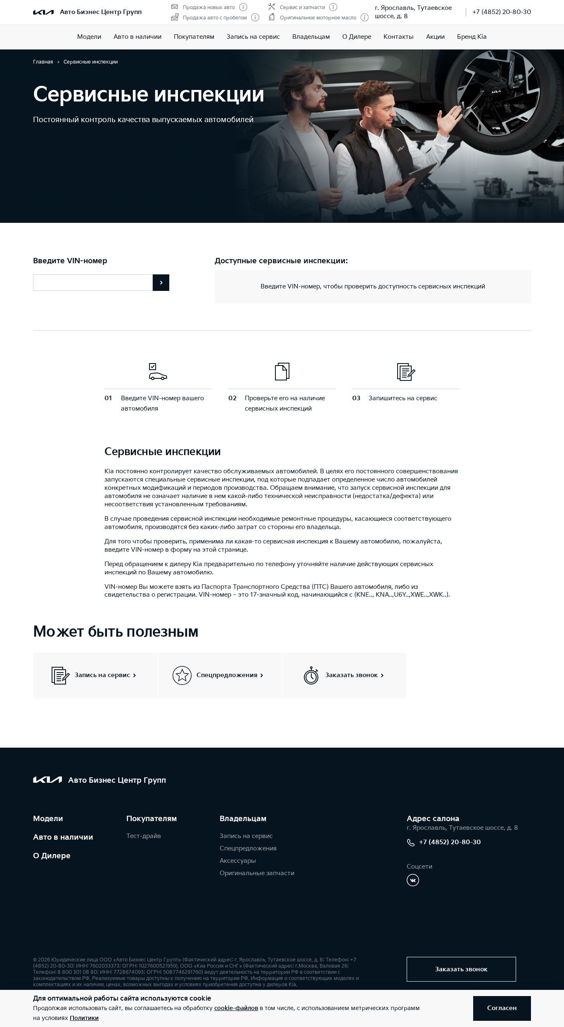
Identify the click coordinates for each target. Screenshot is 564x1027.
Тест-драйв (143, 836)
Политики (84, 1018)
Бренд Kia (472, 37)
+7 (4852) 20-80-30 (501, 12)
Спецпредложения (248, 848)
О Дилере (356, 37)
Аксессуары (238, 861)
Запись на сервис (253, 37)
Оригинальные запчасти (257, 873)
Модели (89, 37)
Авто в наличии (137, 37)
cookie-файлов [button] (236, 1008)
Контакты (399, 37)
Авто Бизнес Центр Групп (101, 12)
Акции (435, 37)
